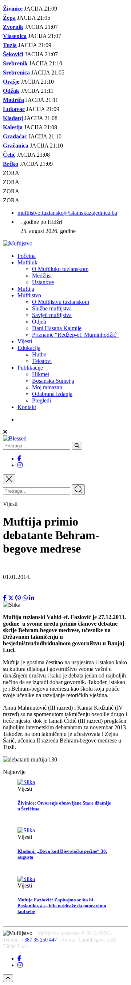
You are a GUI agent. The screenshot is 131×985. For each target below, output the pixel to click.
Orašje (11, 82)
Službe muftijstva (52, 308)
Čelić (9, 155)
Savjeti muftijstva (52, 315)
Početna (26, 256)
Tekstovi (42, 361)
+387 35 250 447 (39, 940)
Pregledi (41, 400)
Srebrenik (15, 63)
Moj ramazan (47, 387)
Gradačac (15, 136)
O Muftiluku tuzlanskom (60, 269)
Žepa (9, 18)
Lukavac (14, 109)
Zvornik (13, 27)
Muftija (25, 289)
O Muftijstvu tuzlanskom (60, 302)
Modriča (13, 100)
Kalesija (13, 127)
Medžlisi (42, 275)
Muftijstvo (29, 295)
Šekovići (13, 54)
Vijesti (24, 341)
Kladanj (13, 118)
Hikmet (40, 374)
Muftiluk (27, 262)
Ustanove (43, 282)
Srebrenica (16, 72)
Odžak (11, 91)
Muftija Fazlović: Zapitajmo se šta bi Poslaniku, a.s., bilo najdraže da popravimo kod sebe (61, 905)
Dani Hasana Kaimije (57, 328)
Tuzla (10, 45)
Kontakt (26, 407)
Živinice (13, 8)
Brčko (10, 164)
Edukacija (28, 348)
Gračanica (15, 145)
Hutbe (39, 354)
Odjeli (39, 321)
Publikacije (30, 367)
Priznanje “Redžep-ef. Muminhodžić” (75, 335)
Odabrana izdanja (52, 394)
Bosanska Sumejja (53, 381)
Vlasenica (15, 36)
